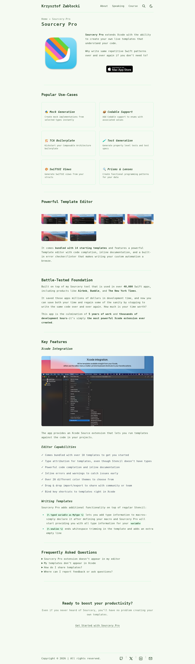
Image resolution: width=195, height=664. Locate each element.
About (104, 6)
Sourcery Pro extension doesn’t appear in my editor (82, 558)
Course (133, 6)
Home (44, 19)
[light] (151, 6)
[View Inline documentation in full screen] (83, 216)
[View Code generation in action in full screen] (54, 233)
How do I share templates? (63, 567)
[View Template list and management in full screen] (140, 216)
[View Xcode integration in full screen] (83, 233)
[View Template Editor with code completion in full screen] (54, 216)
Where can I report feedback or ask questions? (78, 571)
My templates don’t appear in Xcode (70, 563)
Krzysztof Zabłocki (60, 6)
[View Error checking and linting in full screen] (112, 216)
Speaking (118, 6)
